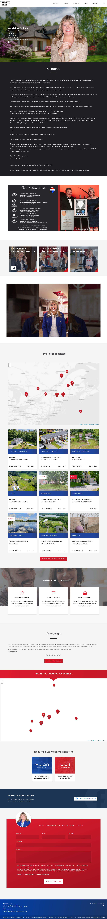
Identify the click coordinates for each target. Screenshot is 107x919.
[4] (43, 717)
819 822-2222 (13, 37)
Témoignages (76, 3)
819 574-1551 (13, 35)
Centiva (102, 917)
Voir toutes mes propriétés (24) (53, 559)
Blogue (66, 3)
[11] (72, 385)
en (103, 3)
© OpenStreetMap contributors (93, 424)
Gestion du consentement (87, 917)
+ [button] (9, 364)
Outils (86, 3)
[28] (49, 719)
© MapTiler (85, 424)
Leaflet (81, 424)
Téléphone (19, 841)
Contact (95, 3)
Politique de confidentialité (25, 874)
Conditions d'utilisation (42, 874)
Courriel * (72, 833)
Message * (19, 849)
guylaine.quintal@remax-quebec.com (19, 39)
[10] (41, 725)
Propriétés (56, 3)
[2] (26, 396)
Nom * (44, 833)
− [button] (9, 366)
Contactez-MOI (52, 881)
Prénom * (19, 833)
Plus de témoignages (53, 661)
